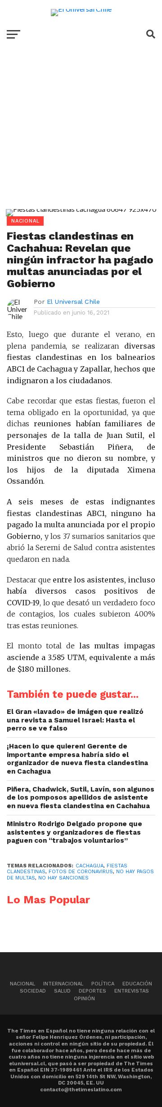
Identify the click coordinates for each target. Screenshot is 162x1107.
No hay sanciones (63, 878)
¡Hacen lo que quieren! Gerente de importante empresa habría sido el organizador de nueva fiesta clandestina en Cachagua (77, 758)
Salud (62, 991)
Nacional (22, 984)
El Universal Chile (73, 301)
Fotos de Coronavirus (81, 872)
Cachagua (90, 866)
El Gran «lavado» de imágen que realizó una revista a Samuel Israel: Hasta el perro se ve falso (75, 720)
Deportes (92, 991)
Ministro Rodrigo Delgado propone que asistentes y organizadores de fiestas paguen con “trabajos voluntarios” (74, 832)
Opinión (84, 999)
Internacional (63, 984)
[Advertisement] (81, 135)
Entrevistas (131, 991)
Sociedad (33, 991)
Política (102, 984)
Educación (137, 984)
